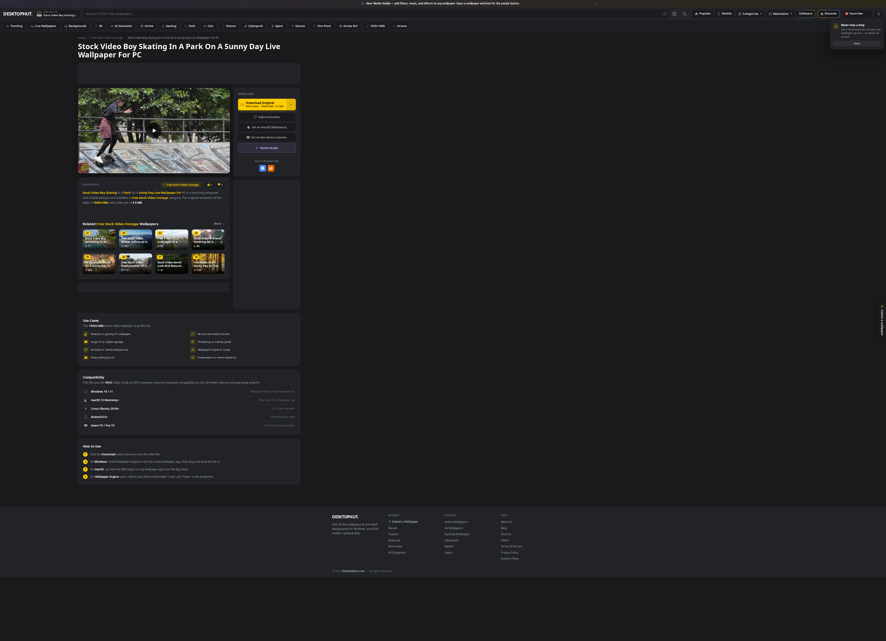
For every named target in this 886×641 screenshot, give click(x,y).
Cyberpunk (255, 26)
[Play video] (154, 130)
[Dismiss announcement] (596, 3)
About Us (506, 522)
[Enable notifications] (879, 14)
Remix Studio (269, 148)
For (179, 193)
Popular (705, 14)
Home (82, 37)
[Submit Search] (684, 13)
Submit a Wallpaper (405, 521)
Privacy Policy (509, 552)
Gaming (171, 26)
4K (100, 26)
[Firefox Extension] (271, 168)
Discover (831, 14)
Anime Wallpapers (456, 522)
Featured (394, 540)
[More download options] (291, 104)
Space (279, 26)
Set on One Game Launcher (269, 137)
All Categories (397, 552)
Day (151, 193)
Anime (149, 26)
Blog (504, 528)
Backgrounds (77, 26)
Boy (102, 193)
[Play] (84, 169)
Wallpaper (168, 193)
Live (157, 193)
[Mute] (198, 169)
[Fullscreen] (224, 169)
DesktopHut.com (353, 571)
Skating (111, 193)
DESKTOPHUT (345, 516)
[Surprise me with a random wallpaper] (674, 13)
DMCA (505, 540)
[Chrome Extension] (262, 168)
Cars (210, 26)
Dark (192, 26)
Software (805, 14)
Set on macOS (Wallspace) (269, 127)
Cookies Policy (510, 558)
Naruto (300, 26)
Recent (392, 528)
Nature (231, 26)
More (217, 223)
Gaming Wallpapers (457, 534)
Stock (86, 193)
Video (95, 193)
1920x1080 (100, 203)
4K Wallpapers (454, 528)
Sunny (143, 193)
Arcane (402, 26)
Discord (506, 534)
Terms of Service (511, 546)
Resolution (780, 14)
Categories (750, 14)
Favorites (858, 14)
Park (127, 193)
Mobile (727, 14)
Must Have (395, 546)
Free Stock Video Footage (107, 37)
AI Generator (123, 26)
